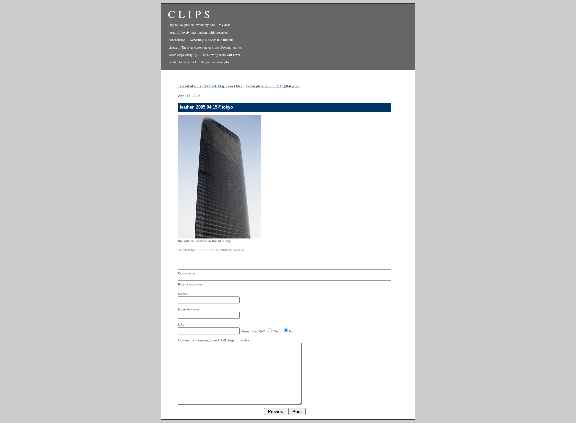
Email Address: (189, 309)
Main (239, 86)
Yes (276, 331)
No (291, 331)
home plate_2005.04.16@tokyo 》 (273, 86)
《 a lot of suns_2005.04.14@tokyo (205, 86)
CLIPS (190, 14)
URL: (182, 324)
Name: (183, 294)
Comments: (186, 340)
